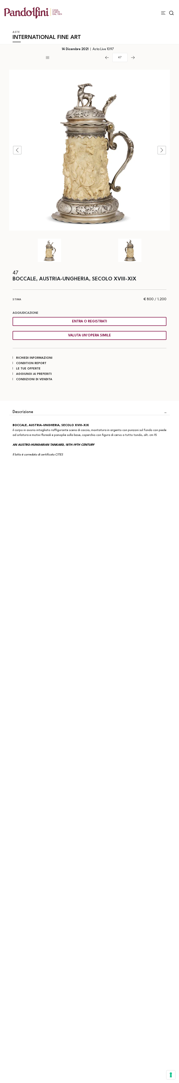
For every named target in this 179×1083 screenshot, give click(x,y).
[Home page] (32, 12)
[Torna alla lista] (73, 57)
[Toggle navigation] (163, 13)
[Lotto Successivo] (133, 57)
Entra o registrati (89, 321)
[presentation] (17, 150)
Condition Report (31, 363)
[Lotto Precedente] (107, 57)
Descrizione (23, 412)
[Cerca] (171, 13)
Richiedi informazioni (34, 357)
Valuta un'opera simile (89, 335)
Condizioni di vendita (34, 379)
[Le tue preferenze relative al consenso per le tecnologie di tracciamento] (170, 1074)
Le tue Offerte (28, 368)
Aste (16, 32)
